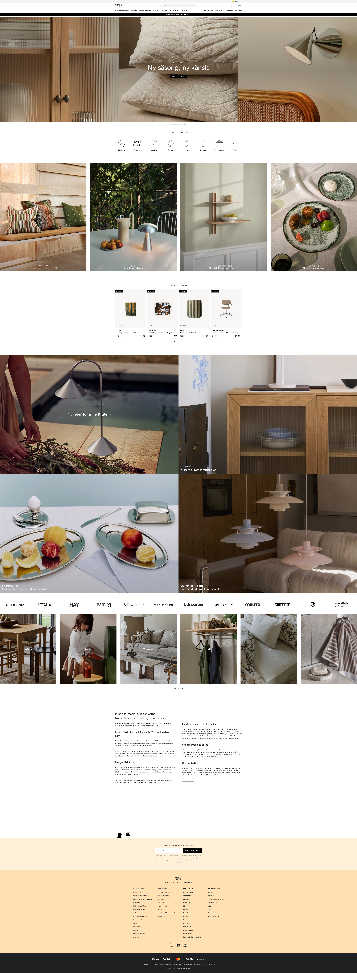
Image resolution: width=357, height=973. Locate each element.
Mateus (153, 770)
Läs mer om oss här (188, 781)
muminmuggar (205, 733)
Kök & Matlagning (145, 10)
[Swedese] (283, 604)
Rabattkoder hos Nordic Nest (192, 937)
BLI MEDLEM (171, 1)
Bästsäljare (186, 913)
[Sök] (162, 5)
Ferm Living (166, 772)
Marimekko (133, 770)
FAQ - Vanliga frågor (139, 906)
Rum (204, 10)
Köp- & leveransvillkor (140, 916)
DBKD (212, 738)
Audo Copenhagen (121, 774)
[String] (104, 604)
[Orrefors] (223, 604)
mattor (215, 731)
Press (209, 909)
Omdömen (211, 895)
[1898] (312, 604)
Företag (135, 930)
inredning (140, 753)
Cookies (136, 923)
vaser (158, 770)
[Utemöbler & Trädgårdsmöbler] (154, 143)
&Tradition (209, 775)
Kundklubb (136, 902)
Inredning (134, 10)
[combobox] (237, 1)
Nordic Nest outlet (213, 916)
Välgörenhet (211, 913)
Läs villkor (178, 862)
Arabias (187, 733)
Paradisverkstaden (221, 773)
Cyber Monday (188, 933)
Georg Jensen (201, 775)
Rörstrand (130, 756)
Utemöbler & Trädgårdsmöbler (167, 913)
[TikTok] (185, 944)
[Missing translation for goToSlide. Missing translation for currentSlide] (174, 341)
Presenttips (186, 923)
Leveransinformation (139, 909)
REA (184, 906)
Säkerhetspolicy (138, 919)
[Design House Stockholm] (342, 604)
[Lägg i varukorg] (144, 336)
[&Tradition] (134, 604)
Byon (164, 770)
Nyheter (210, 10)
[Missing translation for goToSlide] (177, 341)
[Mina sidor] (230, 6)
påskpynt (204, 738)
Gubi (119, 770)
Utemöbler (183, 10)
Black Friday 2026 (188, 930)
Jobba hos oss (212, 902)
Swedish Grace (232, 754)
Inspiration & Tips (188, 892)
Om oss (210, 892)
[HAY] (74, 604)
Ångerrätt (136, 937)
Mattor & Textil (166, 10)
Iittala (161, 756)
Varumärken (219, 10)
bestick (228, 731)
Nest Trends (187, 926)
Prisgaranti (136, 926)
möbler (155, 753)
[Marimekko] (163, 604)
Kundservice (137, 892)
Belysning (156, 10)
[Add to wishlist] (140, 336)
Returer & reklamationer (140, 895)
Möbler (175, 10)
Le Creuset (218, 775)
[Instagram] (178, 944)
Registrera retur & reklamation (142, 899)
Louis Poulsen (119, 756)
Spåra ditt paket (138, 913)
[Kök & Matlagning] (219, 143)
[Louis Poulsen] (193, 604)
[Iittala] (45, 604)
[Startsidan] (118, 5)
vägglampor (194, 738)
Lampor (220, 731)
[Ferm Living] (15, 604)
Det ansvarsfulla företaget (216, 899)
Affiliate (210, 906)
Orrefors (124, 770)
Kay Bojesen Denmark (150, 756)
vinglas (171, 770)
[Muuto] (253, 604)
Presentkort (161, 916)
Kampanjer (229, 10)
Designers (186, 899)
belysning (147, 753)
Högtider (186, 916)
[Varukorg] (239, 6)
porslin (146, 770)
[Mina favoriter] (235, 6)
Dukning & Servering (122, 10)
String (214, 733)
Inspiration (238, 10)
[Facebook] (172, 944)
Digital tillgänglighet (139, 933)
